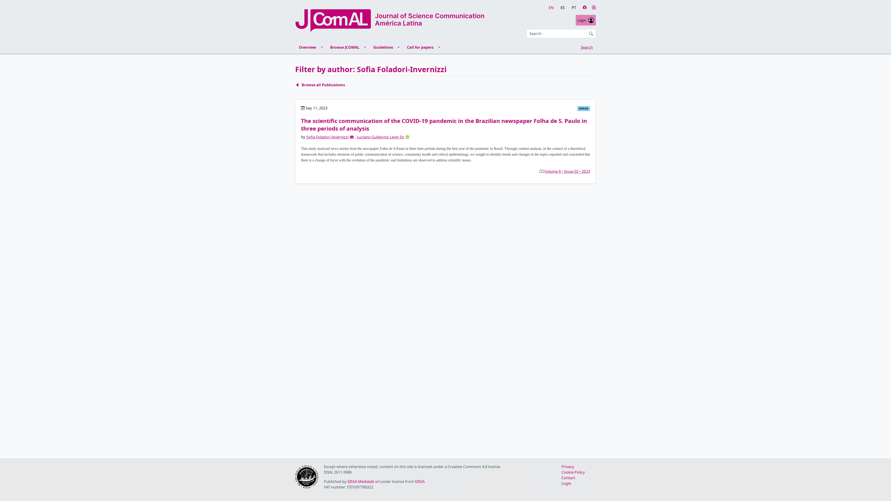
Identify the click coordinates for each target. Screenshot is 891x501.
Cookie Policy (573, 472)
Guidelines (383, 47)
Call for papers (420, 47)
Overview (307, 47)
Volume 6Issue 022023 (567, 171)
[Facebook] (585, 7)
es (563, 7)
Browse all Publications (323, 84)
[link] (352, 137)
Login (582, 20)
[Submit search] (591, 33)
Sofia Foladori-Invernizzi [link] (327, 137)
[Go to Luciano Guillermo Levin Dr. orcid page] (407, 136)
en (551, 7)
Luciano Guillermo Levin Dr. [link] (380, 137)
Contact (568, 477)
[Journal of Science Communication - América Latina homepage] (389, 20)
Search (587, 47)
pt (574, 7)
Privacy (568, 466)
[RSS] (594, 7)
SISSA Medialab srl (363, 481)
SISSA (420, 481)
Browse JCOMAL (344, 47)
